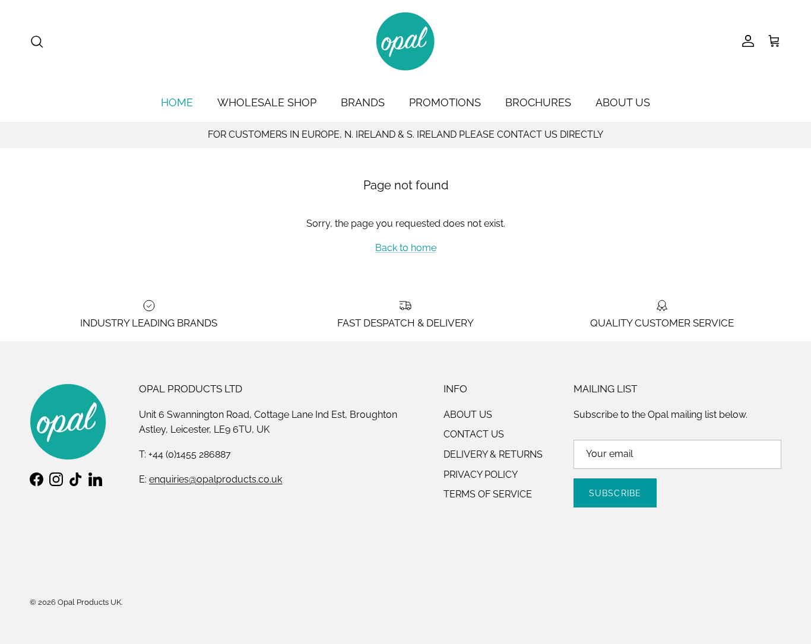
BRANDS (363, 102)
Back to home (405, 247)
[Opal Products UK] (405, 41)
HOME (177, 102)
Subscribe (615, 493)
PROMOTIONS (445, 102)
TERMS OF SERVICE (487, 494)
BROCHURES (538, 102)
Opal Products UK (89, 602)
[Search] (37, 41)
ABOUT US (622, 102)
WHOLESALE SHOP (266, 102)
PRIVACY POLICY (480, 474)
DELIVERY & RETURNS (493, 454)
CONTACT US (473, 434)
